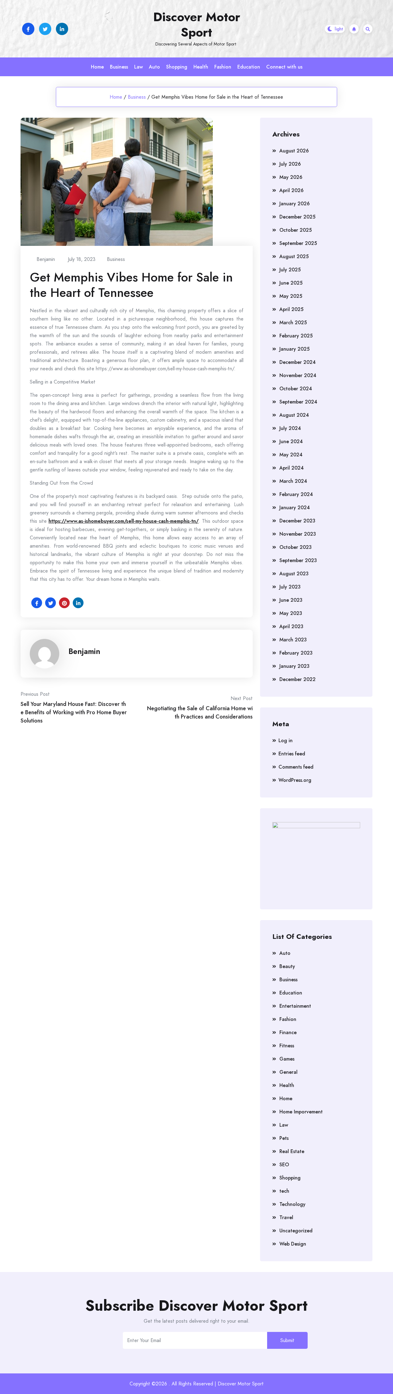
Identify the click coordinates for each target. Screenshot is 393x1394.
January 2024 (294, 507)
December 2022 (297, 679)
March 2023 (293, 639)
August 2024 (294, 415)
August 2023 (294, 573)
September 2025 (298, 243)
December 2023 (297, 520)
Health (200, 66)
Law (138, 66)
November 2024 (297, 375)
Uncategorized (296, 1230)
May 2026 (290, 177)
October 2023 (295, 547)
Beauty (287, 966)
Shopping (176, 66)
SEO (284, 1164)
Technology (292, 1204)
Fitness (286, 1045)
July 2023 (290, 586)
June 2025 (290, 282)
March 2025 (293, 322)
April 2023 (291, 626)
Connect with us (284, 66)
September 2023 (298, 560)
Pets (284, 1138)
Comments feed (295, 766)
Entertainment (295, 1006)
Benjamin (84, 651)
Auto (154, 66)
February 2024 (296, 494)
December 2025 (297, 216)
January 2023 (294, 666)
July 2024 (290, 428)
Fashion (222, 66)
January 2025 (294, 348)
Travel (286, 1217)
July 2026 (290, 163)
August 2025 (294, 256)
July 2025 (290, 269)
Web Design (292, 1243)
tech (284, 1191)
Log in (285, 740)
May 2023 (290, 613)
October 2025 (295, 230)
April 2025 (291, 309)
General (288, 1072)
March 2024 (293, 481)
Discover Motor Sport (196, 24)
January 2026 (294, 203)
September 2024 (298, 401)
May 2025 (290, 296)
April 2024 (291, 467)
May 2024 (290, 454)
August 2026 (294, 150)
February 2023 (296, 652)
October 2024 (295, 388)
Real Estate (291, 1151)
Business (119, 66)
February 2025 (296, 335)
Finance (288, 1032)
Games (286, 1058)
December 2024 (297, 362)
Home (97, 66)
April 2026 (291, 190)
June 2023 (290, 600)
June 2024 (291, 441)
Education (248, 66)
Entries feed (291, 753)
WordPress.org (294, 780)
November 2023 (297, 534)
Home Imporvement (301, 1111)
